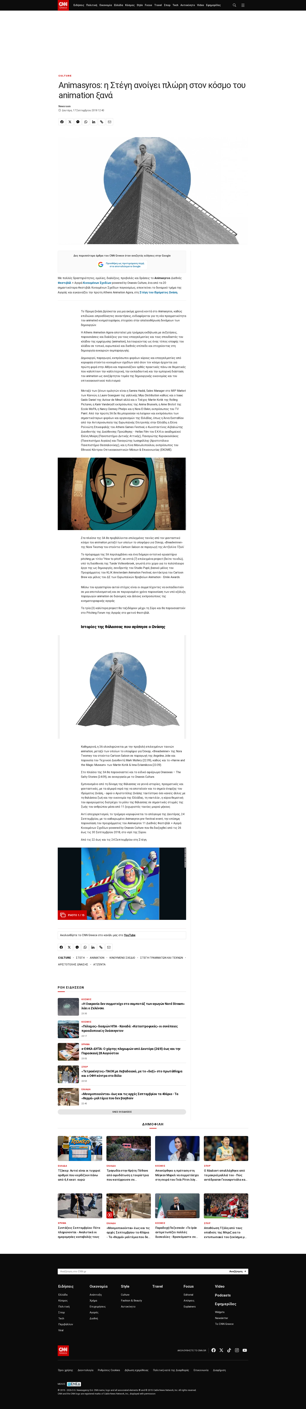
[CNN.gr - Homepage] (63, 5)
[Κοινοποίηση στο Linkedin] (93, 121)
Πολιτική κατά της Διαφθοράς (171, 1370)
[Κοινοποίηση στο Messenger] (77, 121)
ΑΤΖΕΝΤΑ (99, 964)
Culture (125, 1294)
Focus (148, 5)
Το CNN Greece (224, 1324)
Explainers (190, 1306)
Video (200, 5)
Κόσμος (130, 5)
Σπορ (167, 5)
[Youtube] (245, 1350)
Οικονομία (105, 5)
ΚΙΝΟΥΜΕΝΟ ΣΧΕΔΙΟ (122, 957)
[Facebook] (213, 1350)
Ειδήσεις (78, 5)
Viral (60, 1330)
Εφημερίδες (213, 5)
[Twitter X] (221, 1350)
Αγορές (94, 1312)
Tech (175, 5)
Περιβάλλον (65, 1324)
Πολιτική (91, 5)
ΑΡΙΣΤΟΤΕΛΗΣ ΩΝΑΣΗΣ (73, 964)
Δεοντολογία (85, 1370)
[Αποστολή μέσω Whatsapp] (85, 121)
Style (140, 5)
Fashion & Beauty (131, 1300)
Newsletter (221, 1318)
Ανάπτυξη (96, 1294)
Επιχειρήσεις (98, 1306)
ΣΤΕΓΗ (80, 957)
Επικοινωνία (201, 1370)
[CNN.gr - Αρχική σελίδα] (63, 1350)
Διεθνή (94, 1318)
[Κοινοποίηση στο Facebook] (62, 121)
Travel (158, 5)
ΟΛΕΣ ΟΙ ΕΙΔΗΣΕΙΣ (122, 1111)
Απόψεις (189, 1300)
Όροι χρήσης (65, 1370)
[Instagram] (237, 1350)
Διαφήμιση (219, 1370)
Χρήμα (93, 1300)
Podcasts (223, 1295)
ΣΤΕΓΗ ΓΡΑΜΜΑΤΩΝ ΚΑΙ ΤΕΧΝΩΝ (161, 957)
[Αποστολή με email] (109, 121)
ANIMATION (97, 957)
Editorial (188, 1294)
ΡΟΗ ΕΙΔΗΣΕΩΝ (71, 987)
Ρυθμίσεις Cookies (109, 1370)
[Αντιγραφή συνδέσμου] (101, 121)
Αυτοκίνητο (187, 5)
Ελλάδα (118, 5)
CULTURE (65, 75)
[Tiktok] (229, 1350)
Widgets (220, 1312)
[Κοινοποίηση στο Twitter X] (69, 121)
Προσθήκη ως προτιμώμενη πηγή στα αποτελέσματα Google (125, 265)
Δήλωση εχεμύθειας (137, 1370)
